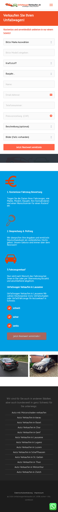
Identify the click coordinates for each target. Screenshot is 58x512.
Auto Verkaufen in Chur (29, 427)
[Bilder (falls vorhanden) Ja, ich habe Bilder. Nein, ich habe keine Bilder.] (29, 136)
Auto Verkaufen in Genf (29, 432)
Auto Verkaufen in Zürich (29, 471)
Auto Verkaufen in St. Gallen (29, 457)
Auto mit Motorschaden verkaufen (29, 412)
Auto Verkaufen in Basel (29, 422)
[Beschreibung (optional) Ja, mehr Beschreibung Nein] (29, 126)
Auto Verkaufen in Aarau (29, 417)
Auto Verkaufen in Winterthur (29, 466)
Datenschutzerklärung (23, 493)
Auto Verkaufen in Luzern (29, 447)
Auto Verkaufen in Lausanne (29, 437)
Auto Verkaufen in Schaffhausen (29, 452)
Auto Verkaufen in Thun (29, 462)
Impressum (39, 493)
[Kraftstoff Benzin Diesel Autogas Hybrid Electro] (29, 63)
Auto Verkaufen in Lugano (29, 442)
